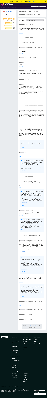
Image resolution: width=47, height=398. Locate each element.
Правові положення (19, 386)
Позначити (21, 33)
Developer (14, 377)
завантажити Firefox (32, 1)
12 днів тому (40, 70)
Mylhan (27, 152)
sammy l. (27, 42)
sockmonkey (28, 181)
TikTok (24, 377)
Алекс (27, 99)
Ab (26, 62)
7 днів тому (31, 42)
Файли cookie (10, 386)
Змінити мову (36, 388)
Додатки (14, 337)
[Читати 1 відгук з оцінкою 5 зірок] (8, 22)
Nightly (35, 339)
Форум (14, 358)
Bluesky (25, 379)
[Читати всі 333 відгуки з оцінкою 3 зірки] (8, 25)
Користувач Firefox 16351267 (31, 301)
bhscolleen (28, 319)
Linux (24, 349)
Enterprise (36, 346)
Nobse (27, 37)
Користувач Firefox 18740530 (31, 14)
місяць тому (31, 152)
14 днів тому (30, 99)
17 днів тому (40, 122)
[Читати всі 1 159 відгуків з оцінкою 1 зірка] (8, 28)
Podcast (25, 381)
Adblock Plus (9, 11)
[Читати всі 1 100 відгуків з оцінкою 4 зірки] (8, 23)
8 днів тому (40, 47)
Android (25, 347)
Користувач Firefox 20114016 (31, 47)
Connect (14, 373)
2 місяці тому (40, 240)
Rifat (26, 79)
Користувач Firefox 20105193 (31, 70)
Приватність (3, 386)
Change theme (36, 392)
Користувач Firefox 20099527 (31, 110)
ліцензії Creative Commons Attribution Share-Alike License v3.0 (17, 390)
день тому (31, 24)
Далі (39, 325)
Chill (26, 314)
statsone (27, 210)
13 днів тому (30, 79)
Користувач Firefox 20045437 (31, 235)
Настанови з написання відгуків (15, 365)
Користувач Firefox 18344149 (31, 122)
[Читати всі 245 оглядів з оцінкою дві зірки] (8, 27)
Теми (9, 7)
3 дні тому (30, 37)
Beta (35, 341)
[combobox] (38, 6)
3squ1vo (27, 24)
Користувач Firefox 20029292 (31, 277)
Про (13, 339)
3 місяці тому (30, 314)
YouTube (25, 375)
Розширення (4, 7)
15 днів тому (40, 105)
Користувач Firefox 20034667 (31, 240)
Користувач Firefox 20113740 (31, 57)
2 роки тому (40, 14)
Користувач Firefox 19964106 (31, 309)
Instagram (25, 373)
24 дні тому (30, 128)
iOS (24, 345)
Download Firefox (27, 339)
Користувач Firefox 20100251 (31, 105)
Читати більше (24, 202)
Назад (24, 325)
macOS (24, 343)
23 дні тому (40, 141)
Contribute (14, 375)
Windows (25, 341)
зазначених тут (13, 389)
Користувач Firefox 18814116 (31, 84)
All (23, 352)
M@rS (27, 128)
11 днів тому (29, 62)
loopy (27, 176)
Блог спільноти (16, 356)
